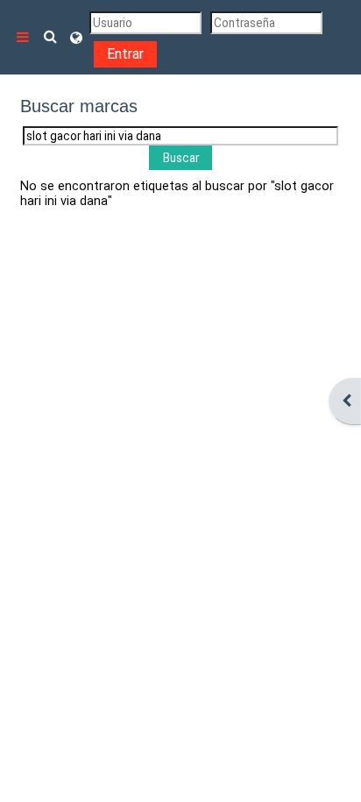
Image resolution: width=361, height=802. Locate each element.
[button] (50, 37)
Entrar (125, 54)
